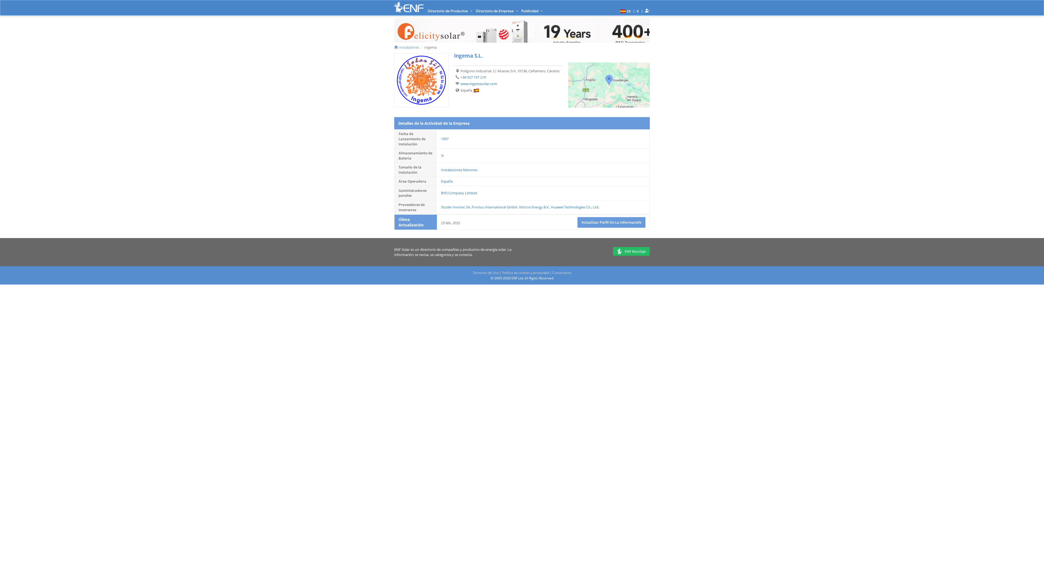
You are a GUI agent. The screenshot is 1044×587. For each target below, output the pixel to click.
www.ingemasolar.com (479, 83)
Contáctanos (561, 272)
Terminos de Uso (486, 272)
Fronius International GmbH (494, 207)
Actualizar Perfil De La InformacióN (611, 222)
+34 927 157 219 (473, 77)
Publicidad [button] (530, 11)
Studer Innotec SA (455, 207)
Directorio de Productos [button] (448, 11)
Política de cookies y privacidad (525, 272)
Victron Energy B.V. (534, 207)
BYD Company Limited (459, 193)
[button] (625, 10)
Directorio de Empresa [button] (495, 11)
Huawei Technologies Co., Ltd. (575, 207)
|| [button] (638, 11)
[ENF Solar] (409, 7)
